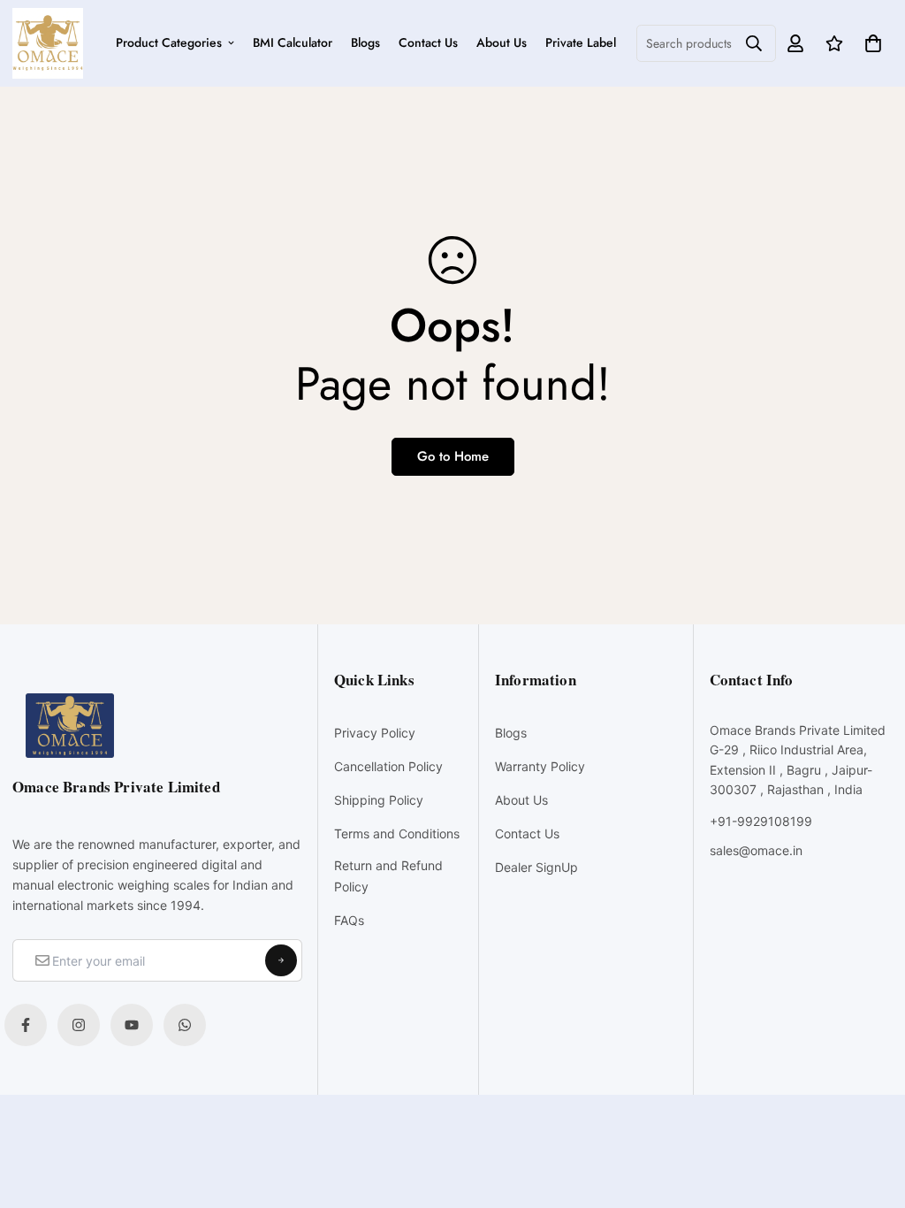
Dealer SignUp (536, 867)
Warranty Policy (540, 766)
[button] (870, 43)
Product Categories (169, 42)
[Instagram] (78, 1025)
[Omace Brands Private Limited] (47, 43)
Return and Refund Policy (388, 876)
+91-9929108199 (761, 821)
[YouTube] (131, 1025)
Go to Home (453, 456)
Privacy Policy (374, 732)
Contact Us (428, 42)
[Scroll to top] (872, 1111)
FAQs (349, 920)
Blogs (365, 42)
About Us (501, 42)
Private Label (580, 42)
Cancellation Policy (388, 766)
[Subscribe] (281, 960)
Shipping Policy (378, 799)
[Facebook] (25, 1025)
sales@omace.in (756, 850)
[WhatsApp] (185, 1025)
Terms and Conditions (397, 833)
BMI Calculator (292, 42)
